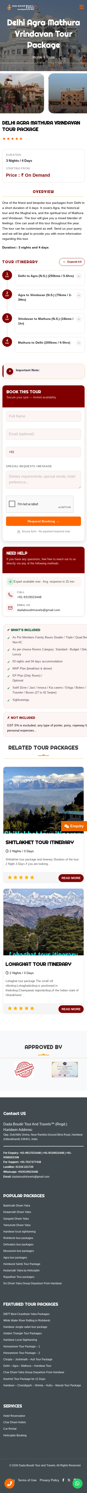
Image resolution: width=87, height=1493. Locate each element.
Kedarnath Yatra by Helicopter (21, 1270)
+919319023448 (28, 1171)
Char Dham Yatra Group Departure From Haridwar (33, 1372)
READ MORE (71, 878)
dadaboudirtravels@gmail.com (38, 610)
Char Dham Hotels (14, 1422)
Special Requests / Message (29, 466)
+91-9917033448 (30, 1152)
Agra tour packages (15, 1257)
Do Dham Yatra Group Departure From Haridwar (32, 1283)
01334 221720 (24, 1166)
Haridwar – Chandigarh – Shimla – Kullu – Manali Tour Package (42, 1385)
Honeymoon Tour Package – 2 (21, 1353)
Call (21, 592)
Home (37, 57)
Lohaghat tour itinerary (38, 964)
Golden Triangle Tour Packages (22, 1333)
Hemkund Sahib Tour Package (21, 1264)
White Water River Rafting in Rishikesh (26, 1320)
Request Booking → (43, 521)
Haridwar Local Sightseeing (20, 1339)
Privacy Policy (49, 1480)
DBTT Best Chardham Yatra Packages (26, 1314)
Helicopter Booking (15, 1435)
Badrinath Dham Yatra (16, 1205)
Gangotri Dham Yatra (16, 1218)
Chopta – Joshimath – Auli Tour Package (27, 1359)
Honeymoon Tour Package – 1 (21, 1346)
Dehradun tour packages (18, 1244)
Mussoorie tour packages (18, 1251)
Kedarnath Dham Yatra (17, 1212)
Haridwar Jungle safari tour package (25, 1327)
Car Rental (10, 1428)
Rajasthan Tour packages (18, 1277)
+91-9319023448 (29, 597)
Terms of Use (27, 1480)
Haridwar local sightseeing (19, 1231)
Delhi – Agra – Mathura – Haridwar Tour (27, 1365)
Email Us (23, 605)
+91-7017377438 (30, 1162)
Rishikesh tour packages (18, 1238)
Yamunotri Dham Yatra (17, 1225)
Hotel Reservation (14, 1415)
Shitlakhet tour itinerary (40, 842)
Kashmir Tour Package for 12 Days (24, 1379)
